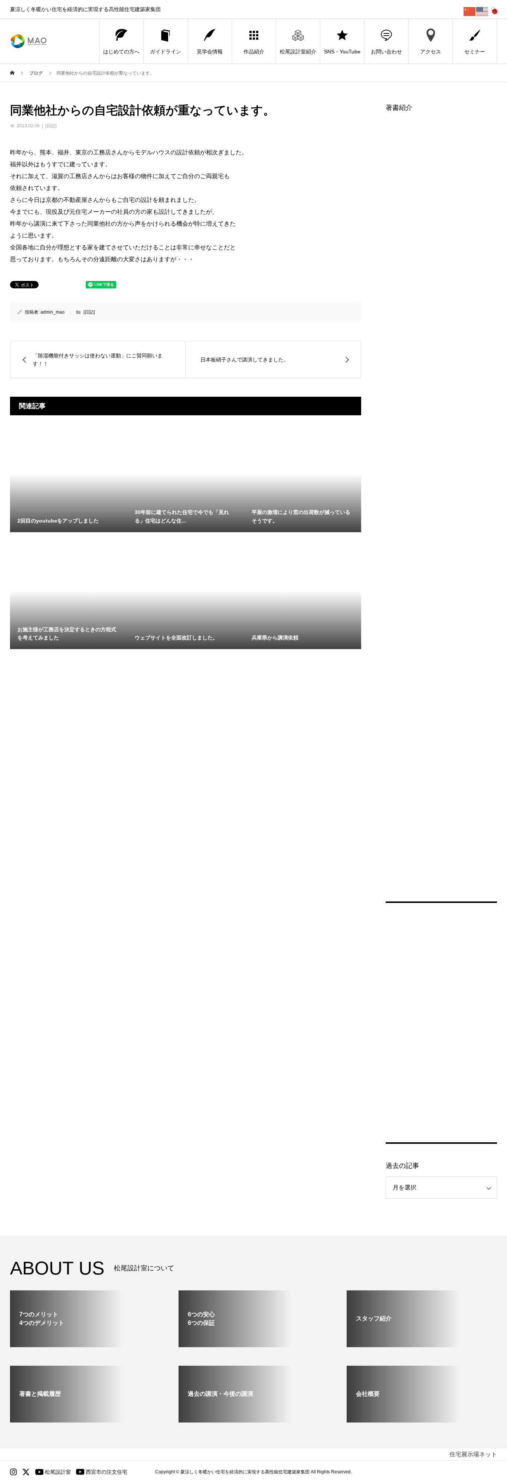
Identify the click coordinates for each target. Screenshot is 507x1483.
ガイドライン (165, 52)
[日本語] (495, 11)
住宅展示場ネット (473, 1454)
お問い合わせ (386, 52)
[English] (482, 11)
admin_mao (52, 312)
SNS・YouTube (342, 52)
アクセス (430, 52)
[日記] (50, 125)
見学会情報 (210, 52)
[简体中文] (470, 11)
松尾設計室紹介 (298, 52)
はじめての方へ (121, 52)
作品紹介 (253, 52)
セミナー (474, 52)
